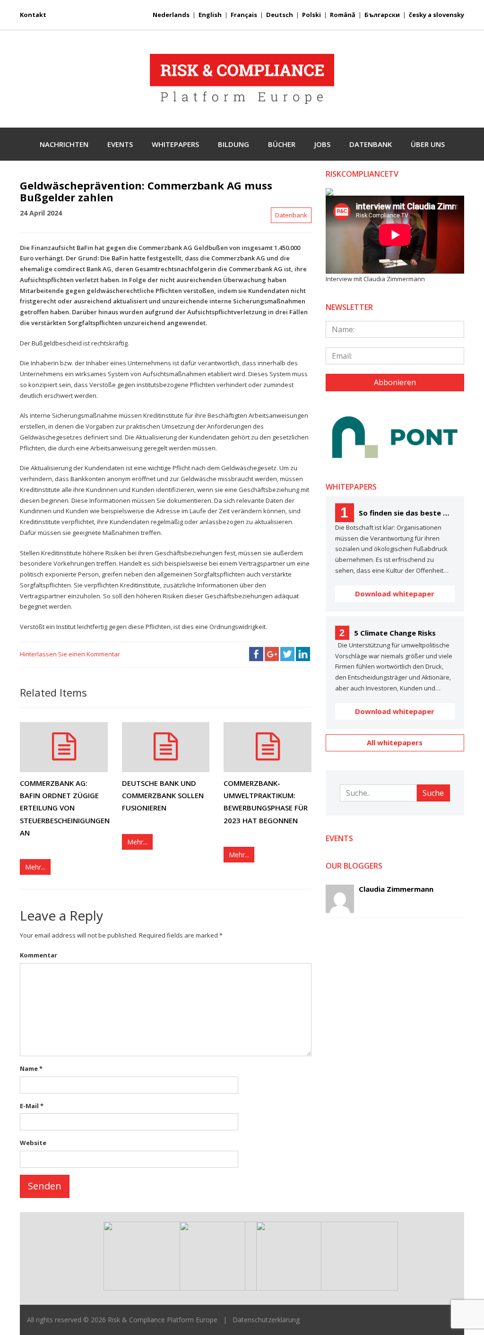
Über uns (428, 144)
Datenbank (370, 144)
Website (33, 1142)
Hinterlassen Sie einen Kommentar (70, 654)
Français (244, 14)
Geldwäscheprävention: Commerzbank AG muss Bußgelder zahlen (146, 191)
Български (382, 14)
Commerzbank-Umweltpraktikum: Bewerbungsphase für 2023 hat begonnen (266, 801)
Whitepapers (175, 144)
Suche (433, 793)
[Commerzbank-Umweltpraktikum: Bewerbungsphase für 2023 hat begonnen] (267, 747)
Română (342, 14)
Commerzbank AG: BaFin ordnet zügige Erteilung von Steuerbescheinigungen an (64, 807)
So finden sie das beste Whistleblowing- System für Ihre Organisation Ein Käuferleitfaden (397, 512)
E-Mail (31, 1106)
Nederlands (171, 14)
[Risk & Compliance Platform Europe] (242, 79)
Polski (311, 14)
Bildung (233, 144)
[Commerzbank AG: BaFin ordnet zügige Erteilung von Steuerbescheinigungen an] (64, 747)
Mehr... (35, 866)
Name (31, 1068)
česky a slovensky (436, 14)
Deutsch (279, 14)
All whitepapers (395, 742)
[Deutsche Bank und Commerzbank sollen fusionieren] (166, 747)
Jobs (322, 144)
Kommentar (38, 955)
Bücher (281, 144)
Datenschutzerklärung (266, 1319)
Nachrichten (64, 144)
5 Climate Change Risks (387, 633)
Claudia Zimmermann (396, 889)
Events (120, 144)
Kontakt (33, 14)
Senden (44, 1186)
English (210, 14)
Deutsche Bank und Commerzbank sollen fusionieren (163, 795)
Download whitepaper (394, 593)
